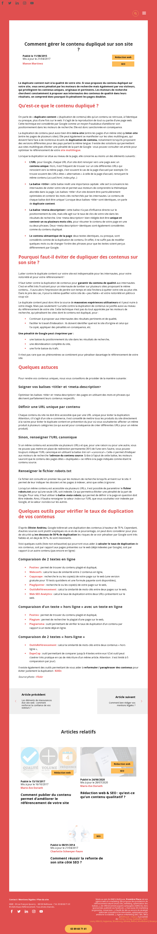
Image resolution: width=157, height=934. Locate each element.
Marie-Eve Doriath (32, 788)
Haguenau (107, 921)
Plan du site (43, 899)
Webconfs (35, 572)
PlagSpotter (36, 585)
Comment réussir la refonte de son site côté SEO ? (76, 860)
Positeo (34, 567)
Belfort (134, 921)
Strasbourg (117, 921)
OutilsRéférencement (42, 589)
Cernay (129, 919)
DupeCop (34, 653)
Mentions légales (27, 899)
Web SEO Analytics (40, 594)
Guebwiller (137, 919)
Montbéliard (143, 921)
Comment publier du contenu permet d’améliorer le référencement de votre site (46, 799)
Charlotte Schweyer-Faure (66, 851)
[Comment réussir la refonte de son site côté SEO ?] (78, 831)
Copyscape (36, 576)
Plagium (34, 619)
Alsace (134, 917)
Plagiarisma (36, 624)
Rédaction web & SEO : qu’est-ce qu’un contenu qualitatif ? (107, 795)
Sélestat (126, 921)
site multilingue (70, 150)
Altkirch (98, 921)
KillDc (58, 671)
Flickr (39, 676)
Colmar (121, 919)
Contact (13, 899)
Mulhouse (125, 917)
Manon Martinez (33, 63)
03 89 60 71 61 (78, 928)
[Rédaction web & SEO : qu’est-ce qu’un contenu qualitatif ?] (108, 762)
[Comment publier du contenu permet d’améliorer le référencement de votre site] (49, 762)
